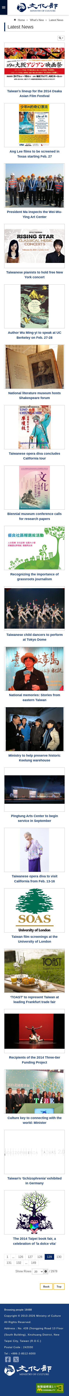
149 (33, 1262)
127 (30, 1256)
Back (46, 1286)
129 (49, 1256)
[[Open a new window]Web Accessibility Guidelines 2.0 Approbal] (50, 1388)
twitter (16, 1359)
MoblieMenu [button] (3, 7)
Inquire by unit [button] (61, 38)
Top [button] (59, 1286)
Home (21, 19)
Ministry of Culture (37, 7)
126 (20, 1256)
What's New (37, 19)
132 (18, 1262)
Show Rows (23, 1271)
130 (58, 1256)
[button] (45, 1271)
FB (8, 1359)
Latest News (56, 19)
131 (9, 1262)
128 (39, 1256)
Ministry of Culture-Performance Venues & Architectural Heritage (28, 1370)
